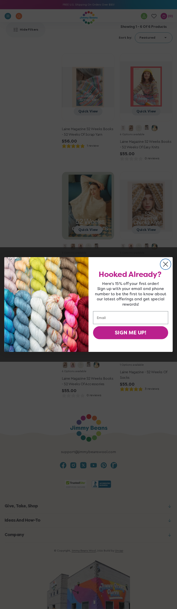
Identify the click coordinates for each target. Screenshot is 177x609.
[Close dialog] (165, 264)
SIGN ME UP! (130, 332)
